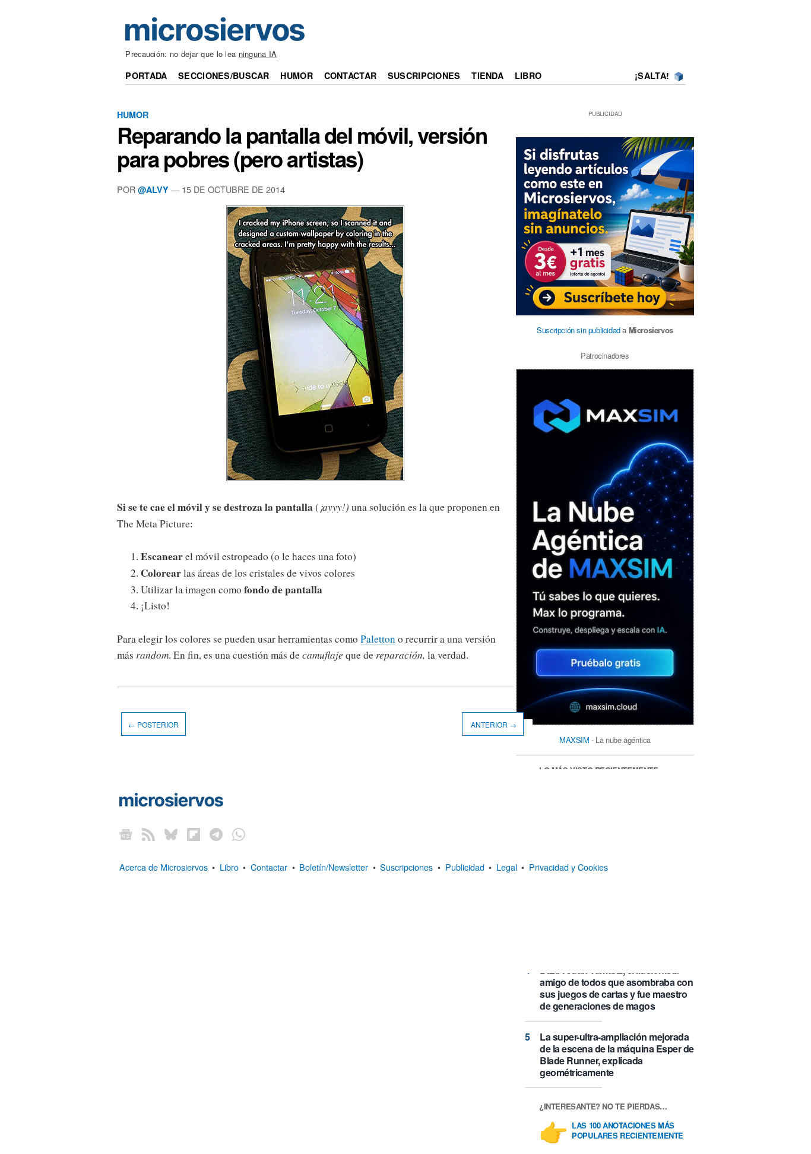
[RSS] (148, 834)
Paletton (377, 639)
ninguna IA (258, 53)
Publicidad (464, 867)
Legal (506, 867)
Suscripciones (424, 75)
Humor (296, 75)
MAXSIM (574, 739)
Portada (146, 75)
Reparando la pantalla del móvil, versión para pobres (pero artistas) (302, 146)
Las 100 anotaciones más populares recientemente (627, 1131)
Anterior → (493, 724)
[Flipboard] (193, 834)
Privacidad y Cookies (568, 867)
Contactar (350, 75)
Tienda (487, 75)
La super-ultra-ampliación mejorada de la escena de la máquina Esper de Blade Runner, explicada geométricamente (617, 1054)
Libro (528, 75)
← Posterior (153, 724)
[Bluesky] (171, 834)
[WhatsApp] (238, 834)
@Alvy (153, 189)
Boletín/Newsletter (333, 867)
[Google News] (125, 834)
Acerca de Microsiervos (163, 867)
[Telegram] (216, 834)
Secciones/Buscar (224, 75)
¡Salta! (652, 75)
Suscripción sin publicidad (578, 330)
